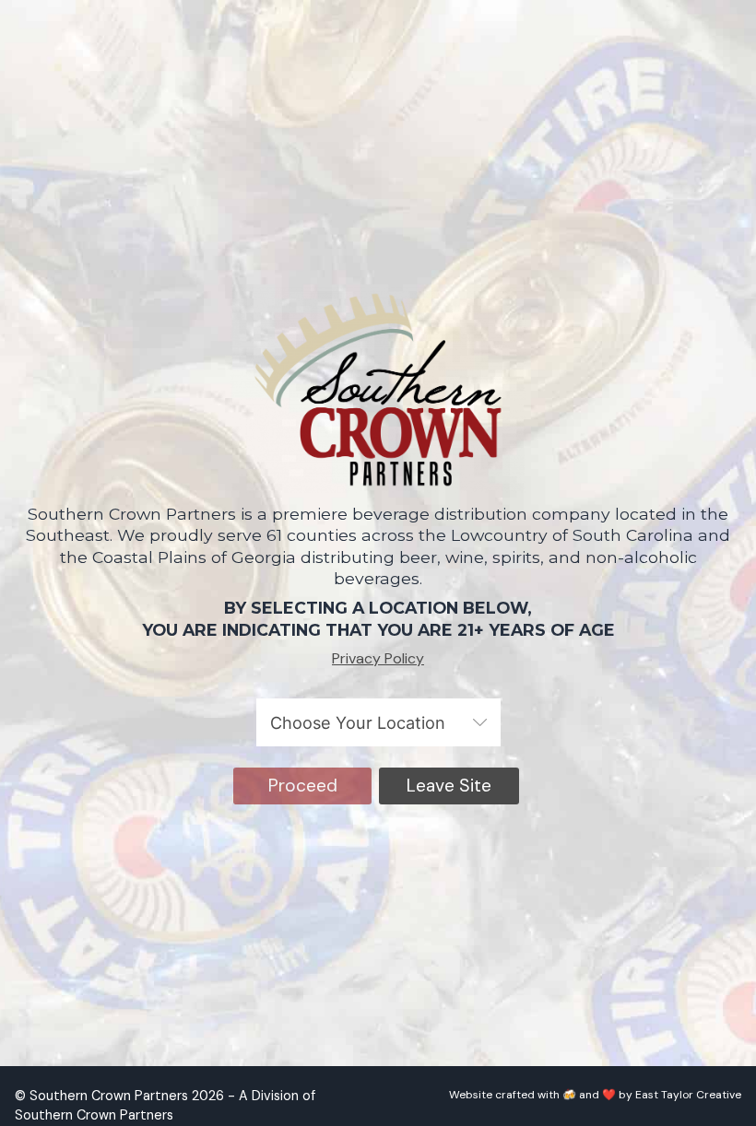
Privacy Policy (378, 658)
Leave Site (449, 785)
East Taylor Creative (688, 1094)
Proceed (302, 785)
